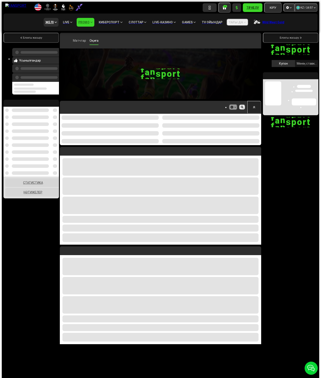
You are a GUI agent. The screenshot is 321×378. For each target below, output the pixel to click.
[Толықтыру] (236, 7)
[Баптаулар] (288, 7)
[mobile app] (210, 7)
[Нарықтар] (233, 107)
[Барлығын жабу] (254, 107)
